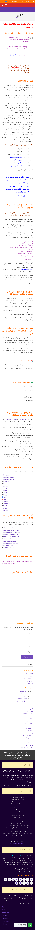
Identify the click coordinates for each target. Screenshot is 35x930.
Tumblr (5, 491)
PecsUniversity (6, 921)
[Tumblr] (27, 883)
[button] (6, 5)
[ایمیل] (31, 879)
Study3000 (5, 910)
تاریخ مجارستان (29, 676)
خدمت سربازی (29, 726)
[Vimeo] (13, 879)
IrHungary (4, 916)
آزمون (31, 709)
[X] (3, 1)
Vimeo (5, 508)
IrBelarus (4, 927)
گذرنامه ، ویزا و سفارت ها (26, 735)
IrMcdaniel (5, 918)
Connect (5, 502)
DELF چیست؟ (24, 691)
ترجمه (31, 718)
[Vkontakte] (31, 883)
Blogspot (5, 495)
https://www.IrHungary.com (11, 535)
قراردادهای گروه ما (28, 733)
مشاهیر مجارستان (28, 678)
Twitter (5, 484)
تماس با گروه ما (29, 721)
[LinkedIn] (20, 879)
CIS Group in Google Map (17, 844)
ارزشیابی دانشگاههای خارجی (26, 714)
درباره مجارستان (29, 731)
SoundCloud (6, 504)
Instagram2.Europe (8, 479)
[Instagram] (9, 879)
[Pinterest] (5, 879)
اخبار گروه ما (30, 711)
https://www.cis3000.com (10, 528)
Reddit (5, 493)
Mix (5, 497)
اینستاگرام (9, 419)
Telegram (6, 475)
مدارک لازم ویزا (29, 745)
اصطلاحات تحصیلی (28, 716)
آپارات (19, 419)
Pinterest (5, 488)
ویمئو (15, 419)
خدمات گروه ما (29, 723)
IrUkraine (4, 924)
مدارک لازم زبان (29, 740)
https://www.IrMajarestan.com (11, 532)
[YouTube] (16, 879)
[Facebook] (6, 1)
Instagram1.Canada (8, 477)
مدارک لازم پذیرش (28, 738)
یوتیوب (24, 419)
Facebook (6, 482)
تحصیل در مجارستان (22, 696)
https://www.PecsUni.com (10, 543)
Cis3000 (4, 907)
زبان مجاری (30, 683)
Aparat (5, 506)
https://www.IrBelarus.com (10, 541)
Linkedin (5, 486)
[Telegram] (16, 883)
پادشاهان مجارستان (28, 674)
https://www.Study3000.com (11, 530)
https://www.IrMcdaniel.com (11, 537)
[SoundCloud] (24, 883)
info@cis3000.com (26, 270)
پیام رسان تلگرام (18, 160)
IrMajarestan (5, 913)
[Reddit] (20, 883)
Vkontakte (7, 499)
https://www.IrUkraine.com (10, 539)
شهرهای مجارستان (28, 681)
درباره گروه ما (29, 728)
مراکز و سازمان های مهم (27, 748)
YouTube (5, 510)
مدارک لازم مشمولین (27, 743)
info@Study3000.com (9, 548)
